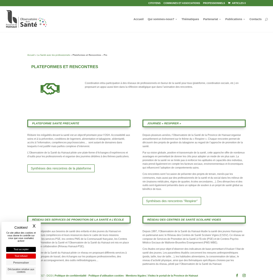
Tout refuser (21, 256)
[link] (236, 3)
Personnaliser (21, 262)
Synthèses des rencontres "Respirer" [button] (172, 201)
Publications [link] (233, 19)
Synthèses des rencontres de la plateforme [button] (61, 168)
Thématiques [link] (190, 19)
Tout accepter (21, 249)
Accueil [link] (138, 19)
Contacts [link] (255, 19)
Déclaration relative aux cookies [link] (21, 270)
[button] (237, 276)
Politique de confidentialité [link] (70, 275)
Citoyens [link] (154, 3)
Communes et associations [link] (182, 3)
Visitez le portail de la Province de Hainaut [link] (173, 275)
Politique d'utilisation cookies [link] (106, 275)
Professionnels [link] (214, 3)
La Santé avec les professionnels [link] (53, 55)
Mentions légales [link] (136, 275)
